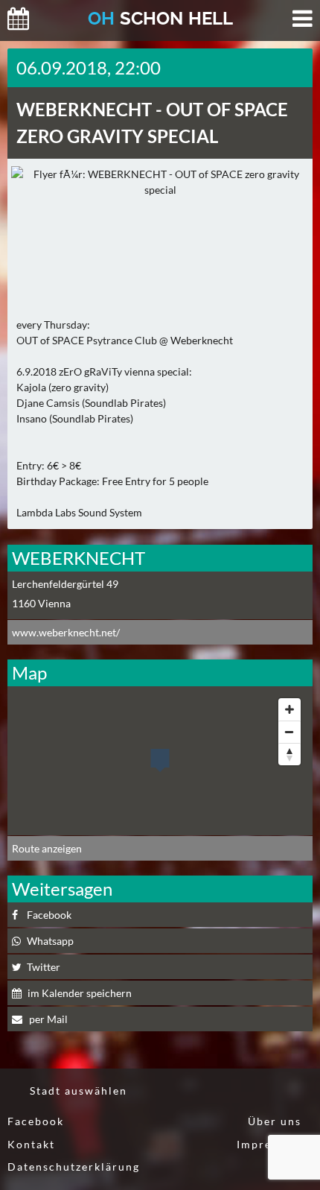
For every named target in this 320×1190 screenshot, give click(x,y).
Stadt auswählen (78, 1090)
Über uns (274, 1121)
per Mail (47, 1019)
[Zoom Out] (289, 732)
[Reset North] (289, 754)
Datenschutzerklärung (73, 1166)
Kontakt (31, 1144)
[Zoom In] (289, 709)
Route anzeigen (47, 848)
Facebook (49, 914)
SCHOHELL (160, 18)
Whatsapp (50, 940)
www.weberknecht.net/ (66, 632)
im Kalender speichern (80, 993)
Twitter (43, 966)
